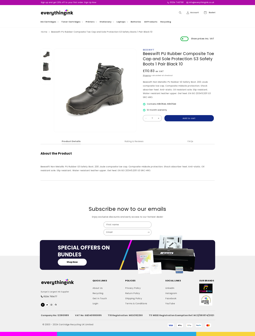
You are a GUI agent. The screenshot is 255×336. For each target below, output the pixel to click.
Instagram (171, 293)
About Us (98, 288)
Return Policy (132, 293)
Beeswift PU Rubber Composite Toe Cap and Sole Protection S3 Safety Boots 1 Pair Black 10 (101, 31)
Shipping (147, 75)
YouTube (170, 303)
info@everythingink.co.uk (201, 2)
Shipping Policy (133, 298)
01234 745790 (177, 2)
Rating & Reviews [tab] (134, 141)
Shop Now (72, 262)
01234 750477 (50, 296)
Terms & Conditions (136, 303)
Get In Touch (100, 298)
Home (44, 31)
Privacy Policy (133, 288)
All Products (150, 21)
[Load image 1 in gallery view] (46, 54)
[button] (49, 22)
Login (95, 303)
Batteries (136, 21)
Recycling (165, 21)
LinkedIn (169, 288)
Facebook (171, 298)
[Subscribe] (148, 232)
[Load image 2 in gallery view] (46, 66)
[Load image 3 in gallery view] (46, 78)
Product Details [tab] (71, 141)
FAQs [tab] (190, 141)
